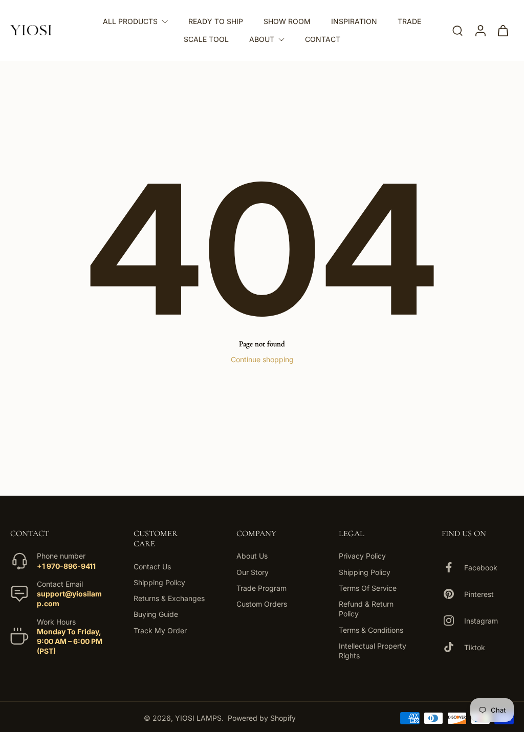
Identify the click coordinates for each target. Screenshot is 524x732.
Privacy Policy (362, 555)
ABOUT (261, 39)
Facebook (480, 567)
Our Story (252, 571)
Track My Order (160, 630)
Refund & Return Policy (366, 609)
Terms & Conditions (371, 629)
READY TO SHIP (215, 21)
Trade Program (261, 587)
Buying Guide (156, 614)
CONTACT (322, 39)
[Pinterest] (453, 594)
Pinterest (479, 593)
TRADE (409, 21)
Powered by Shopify (262, 718)
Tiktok (474, 646)
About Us (252, 555)
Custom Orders (261, 604)
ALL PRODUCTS (130, 21)
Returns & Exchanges (169, 598)
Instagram (481, 620)
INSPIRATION (354, 21)
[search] (457, 30)
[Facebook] (453, 567)
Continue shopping (262, 359)
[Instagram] (453, 620)
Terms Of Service (368, 587)
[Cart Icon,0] (502, 30)
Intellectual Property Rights (372, 650)
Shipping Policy (159, 582)
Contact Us (152, 566)
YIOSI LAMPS (198, 718)
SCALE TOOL (206, 39)
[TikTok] (453, 647)
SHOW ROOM (287, 21)
